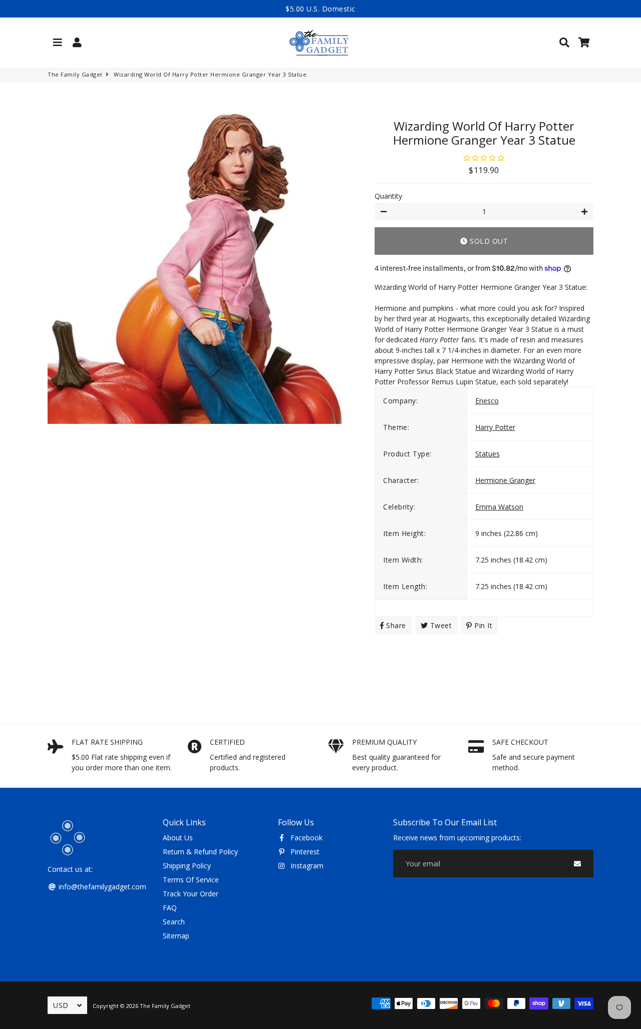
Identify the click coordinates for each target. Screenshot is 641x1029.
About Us (178, 837)
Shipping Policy (187, 865)
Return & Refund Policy (200, 851)
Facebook (305, 837)
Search (174, 921)
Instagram (306, 865)
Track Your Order (190, 893)
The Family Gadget (75, 74)
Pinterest (303, 851)
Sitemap (176, 935)
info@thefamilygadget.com (101, 886)
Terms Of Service (191, 879)
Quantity (388, 196)
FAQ (170, 907)
